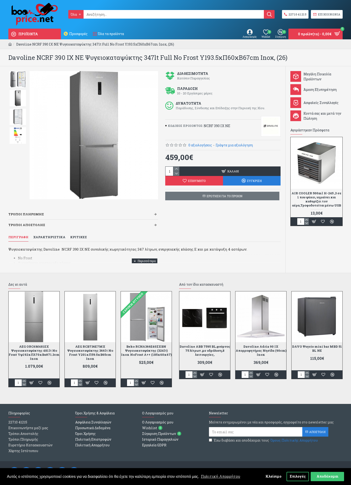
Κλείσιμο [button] (274, 476)
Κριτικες (78, 237)
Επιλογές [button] (298, 476)
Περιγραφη (18, 237)
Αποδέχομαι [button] (327, 476)
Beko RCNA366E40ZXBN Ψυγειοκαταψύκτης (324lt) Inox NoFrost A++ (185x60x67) (146, 351)
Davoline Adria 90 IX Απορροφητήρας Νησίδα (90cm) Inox (261, 351)
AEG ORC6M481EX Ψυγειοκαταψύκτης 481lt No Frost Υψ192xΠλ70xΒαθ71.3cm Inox (34, 353)
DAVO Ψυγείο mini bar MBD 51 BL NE (317, 349)
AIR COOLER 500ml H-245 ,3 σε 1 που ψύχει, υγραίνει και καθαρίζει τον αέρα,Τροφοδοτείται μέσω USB (316, 199)
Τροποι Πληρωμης (26, 214)
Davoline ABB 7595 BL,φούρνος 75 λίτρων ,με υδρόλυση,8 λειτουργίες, (205, 351)
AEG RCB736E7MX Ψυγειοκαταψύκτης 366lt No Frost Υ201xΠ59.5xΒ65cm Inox (90, 353)
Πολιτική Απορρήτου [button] (220, 476)
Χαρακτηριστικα (49, 237)
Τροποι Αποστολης (26, 225)
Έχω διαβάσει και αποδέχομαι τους (266, 440)
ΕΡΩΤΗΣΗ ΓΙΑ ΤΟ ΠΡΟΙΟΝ (224, 196)
